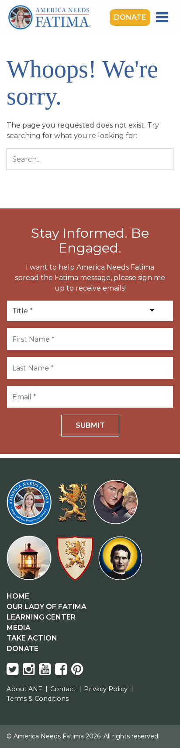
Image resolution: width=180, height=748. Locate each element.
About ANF (24, 689)
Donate (130, 17)
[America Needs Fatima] (31, 507)
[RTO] (31, 563)
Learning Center (41, 617)
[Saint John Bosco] (120, 563)
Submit (90, 425)
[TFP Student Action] (77, 563)
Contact (63, 689)
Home (18, 596)
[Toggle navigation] (161, 17)
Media (19, 627)
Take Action (32, 638)
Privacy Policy (106, 689)
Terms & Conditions (38, 699)
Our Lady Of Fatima (47, 607)
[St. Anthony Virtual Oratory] (117, 507)
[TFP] (74, 507)
